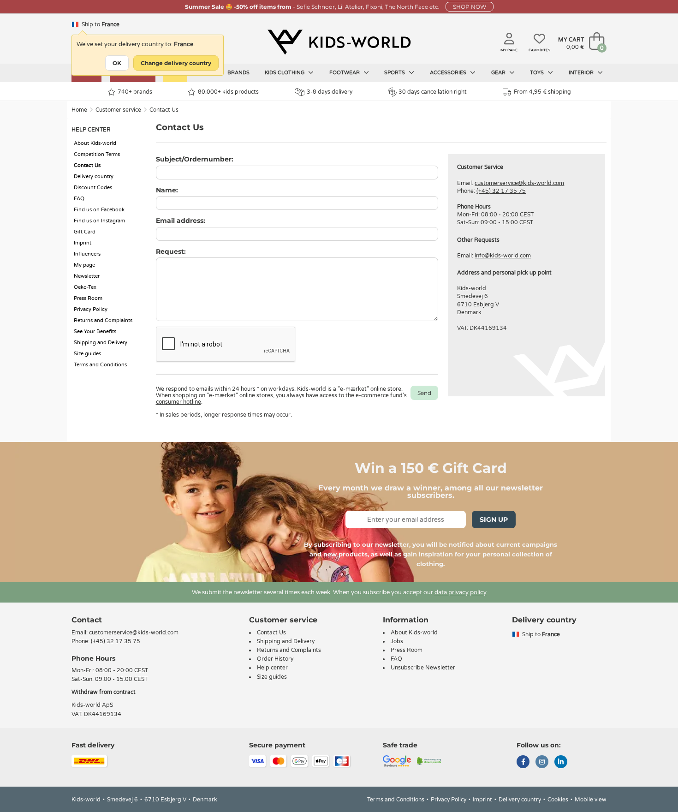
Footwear (345, 73)
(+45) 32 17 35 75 (501, 191)
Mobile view (591, 799)
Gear (499, 73)
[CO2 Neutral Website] (429, 760)
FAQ (79, 199)
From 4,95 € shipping (542, 92)
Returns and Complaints (103, 320)
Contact (86, 619)
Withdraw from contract (103, 692)
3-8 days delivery (329, 92)
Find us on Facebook (99, 210)
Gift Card (84, 232)
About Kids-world (95, 143)
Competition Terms (97, 154)
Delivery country (93, 176)
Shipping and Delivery (100, 343)
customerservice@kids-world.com (519, 183)
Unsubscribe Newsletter (423, 667)
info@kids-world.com (503, 255)
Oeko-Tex (85, 287)
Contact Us (163, 110)
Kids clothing (285, 73)
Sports (395, 73)
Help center (272, 667)
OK (117, 63)
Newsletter (87, 276)
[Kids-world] (339, 42)
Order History (275, 659)
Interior (582, 73)
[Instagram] (541, 762)
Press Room (88, 298)
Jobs (397, 641)
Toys (537, 73)
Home (79, 110)
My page (84, 265)
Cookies (557, 799)
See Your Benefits (95, 331)
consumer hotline (178, 402)
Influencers (87, 254)
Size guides (87, 354)
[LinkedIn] (560, 762)
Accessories (449, 73)
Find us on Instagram (99, 221)
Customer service (118, 110)
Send (424, 392)
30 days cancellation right (432, 92)
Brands (238, 73)
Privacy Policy (90, 309)
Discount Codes (93, 188)
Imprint (82, 243)
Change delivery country (176, 63)
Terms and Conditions (100, 365)
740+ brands (135, 92)
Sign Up (494, 519)
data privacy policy (460, 592)
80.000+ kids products (228, 92)
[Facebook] (523, 762)
